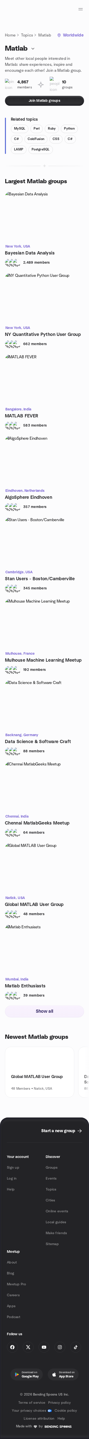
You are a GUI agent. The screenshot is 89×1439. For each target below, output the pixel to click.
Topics (27, 35)
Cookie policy (66, 1410)
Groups (52, 1167)
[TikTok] (75, 1347)
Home (10, 35)
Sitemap (52, 1244)
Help (11, 1189)
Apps (11, 1306)
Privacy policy (59, 1402)
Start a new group (58, 1131)
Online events (57, 1211)
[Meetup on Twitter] (28, 1347)
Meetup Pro (16, 1284)
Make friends (56, 1233)
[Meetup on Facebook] (12, 1347)
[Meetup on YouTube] (44, 1347)
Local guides (56, 1222)
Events (51, 1178)
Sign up (13, 1167)
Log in (12, 1178)
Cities (50, 1200)
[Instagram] (59, 1347)
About (12, 1262)
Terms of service (31, 1402)
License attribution (39, 1418)
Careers (13, 1295)
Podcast (13, 1317)
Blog (10, 1273)
